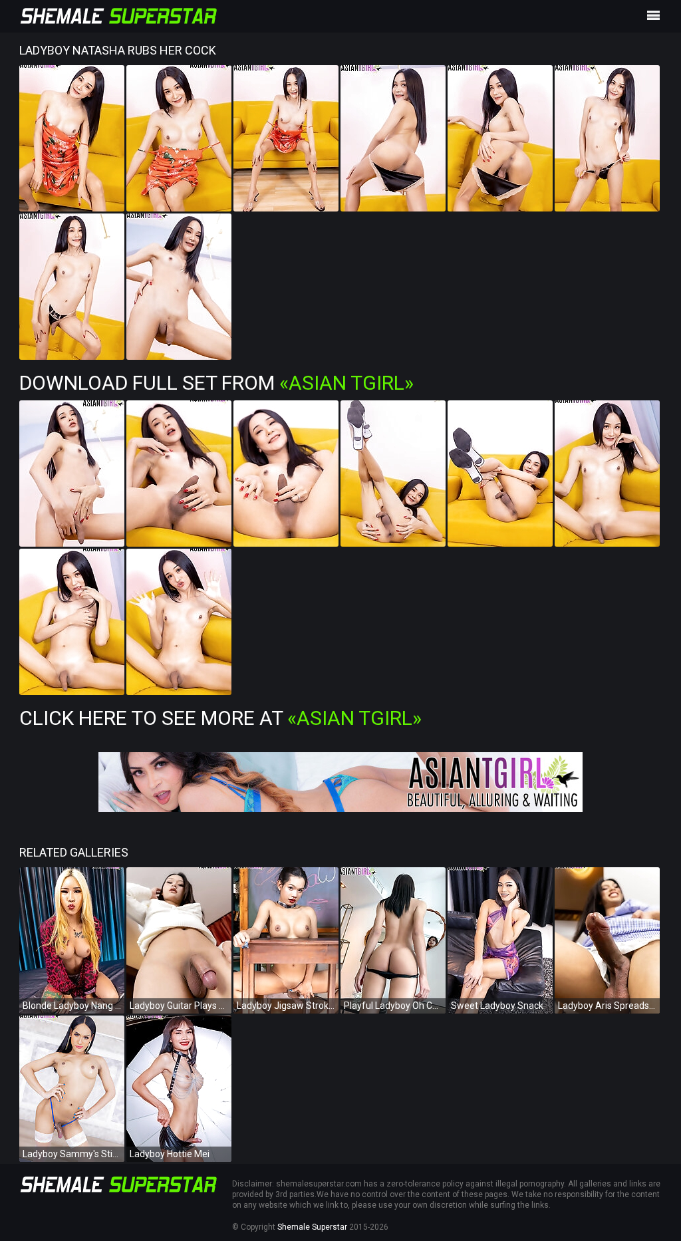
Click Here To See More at (220, 718)
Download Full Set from (216, 382)
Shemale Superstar (312, 1227)
